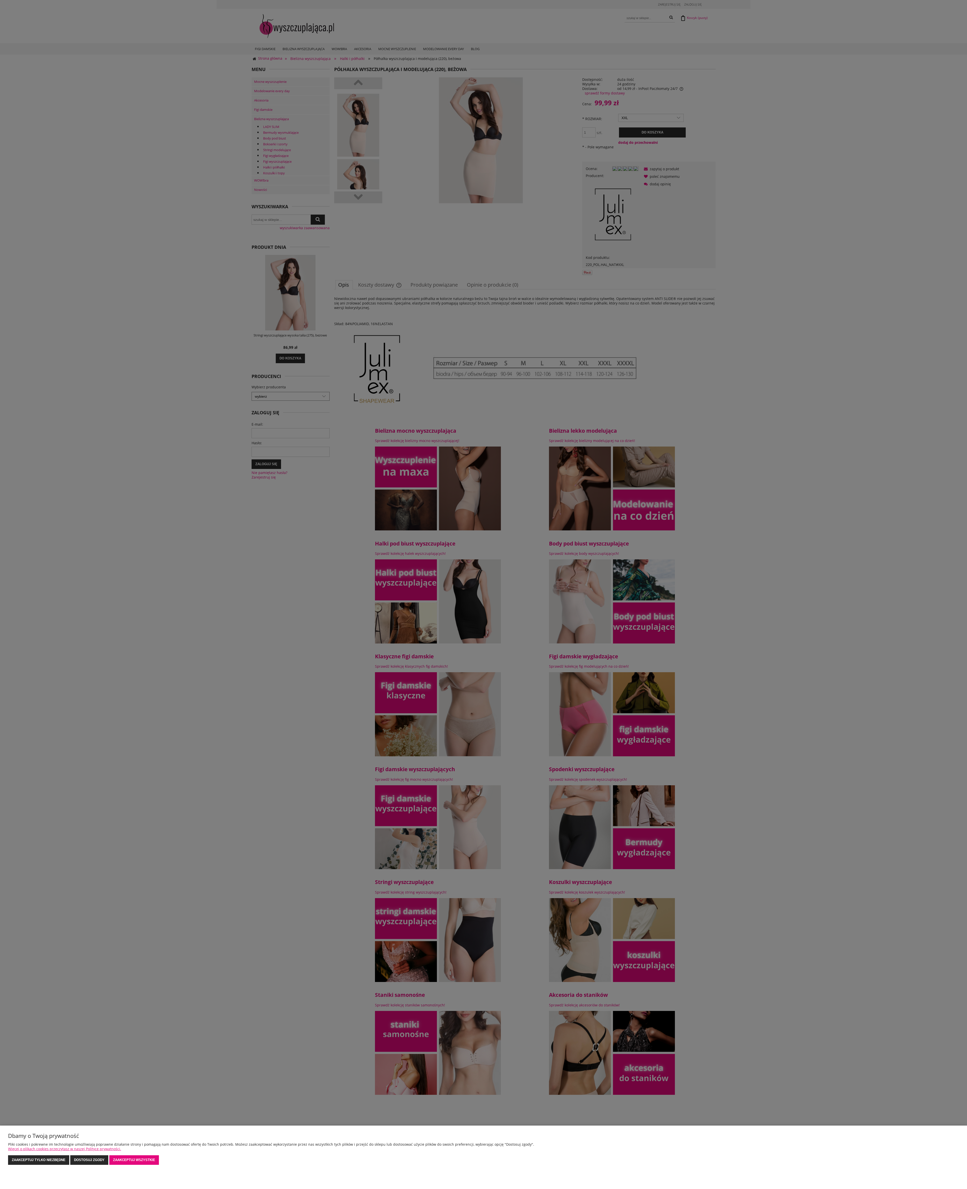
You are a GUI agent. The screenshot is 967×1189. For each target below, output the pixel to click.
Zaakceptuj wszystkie (134, 1160)
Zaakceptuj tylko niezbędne (38, 1160)
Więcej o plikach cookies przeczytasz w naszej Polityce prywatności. (64, 1148)
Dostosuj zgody (89, 1160)
